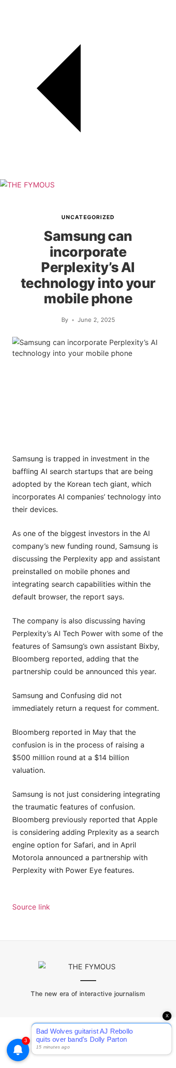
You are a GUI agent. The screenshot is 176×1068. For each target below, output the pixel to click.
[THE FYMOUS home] (27, 184)
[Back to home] (88, 173)
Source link (31, 906)
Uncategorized (88, 217)
